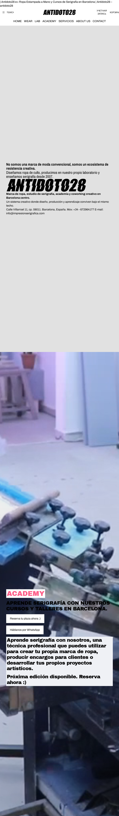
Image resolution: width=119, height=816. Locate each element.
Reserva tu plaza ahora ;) (25, 618)
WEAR (28, 21)
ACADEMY (49, 21)
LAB (37, 21)
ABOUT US (83, 21)
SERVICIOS (66, 21)
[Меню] (3, 12)
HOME (17, 21)
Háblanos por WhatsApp (25, 629)
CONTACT (99, 21)
